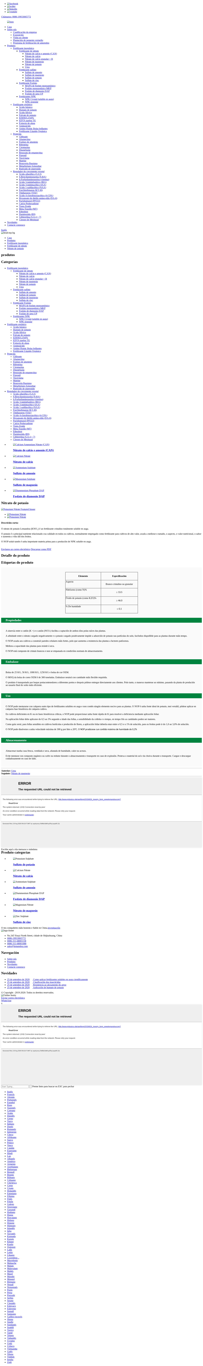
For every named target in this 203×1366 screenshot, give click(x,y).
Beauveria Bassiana (28, 163)
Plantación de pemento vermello (28, 40)
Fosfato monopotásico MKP (38, 88)
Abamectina (24, 139)
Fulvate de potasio (27, 115)
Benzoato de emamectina (31, 152)
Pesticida (17, 134)
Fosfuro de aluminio (28, 142)
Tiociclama (24, 158)
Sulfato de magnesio (34, 75)
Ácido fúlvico (25, 112)
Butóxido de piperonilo (30, 168)
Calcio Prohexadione (29, 203)
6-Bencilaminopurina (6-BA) (32, 177)
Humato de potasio (28, 110)
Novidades (12, 222)
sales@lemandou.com (17, 946)
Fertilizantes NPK (27, 96)
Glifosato (23, 136)
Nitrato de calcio (32, 56)
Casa (9, 27)
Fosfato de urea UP (34, 94)
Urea (27, 67)
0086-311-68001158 (16, 941)
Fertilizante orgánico (22, 104)
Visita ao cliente (20, 37)
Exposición (18, 35)
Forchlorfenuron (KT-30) (31, 190)
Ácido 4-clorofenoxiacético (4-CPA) (36, 195)
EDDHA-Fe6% (26, 118)
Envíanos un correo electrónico (15, 549)
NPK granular (31, 102)
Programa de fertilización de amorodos (31, 43)
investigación (54, 928)
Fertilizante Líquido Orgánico (33, 131)
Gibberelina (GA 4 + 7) (30, 217)
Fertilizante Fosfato (28, 83)
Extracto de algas (27, 123)
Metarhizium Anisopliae (30, 166)
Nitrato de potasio (33, 64)
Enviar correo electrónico (13, 998)
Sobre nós (11, 29)
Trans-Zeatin (25, 206)
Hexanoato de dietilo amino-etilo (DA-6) (38, 198)
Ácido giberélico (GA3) (30, 174)
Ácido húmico (25, 107)
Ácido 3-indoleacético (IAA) (32, 185)
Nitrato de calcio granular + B (39, 59)
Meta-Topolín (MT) (28, 209)
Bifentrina (23, 144)
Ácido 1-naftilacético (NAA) (32, 187)
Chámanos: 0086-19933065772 (16, 16)
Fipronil (22, 155)
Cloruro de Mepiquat (29, 219)
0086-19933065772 (16, 938)
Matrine (22, 160)
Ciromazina (24, 147)
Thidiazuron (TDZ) (28, 193)
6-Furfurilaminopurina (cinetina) (34, 179)
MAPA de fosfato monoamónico (40, 85)
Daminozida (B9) (27, 214)
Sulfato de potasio (33, 77)
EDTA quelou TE (27, 120)
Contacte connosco (16, 225)
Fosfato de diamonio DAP (37, 91)
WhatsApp (6, 1000)
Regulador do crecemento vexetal (28, 171)
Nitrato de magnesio (34, 61)
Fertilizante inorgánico (23, 48)
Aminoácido (25, 126)
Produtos (11, 45)
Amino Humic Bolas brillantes (33, 128)
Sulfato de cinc (32, 80)
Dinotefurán (24, 150)
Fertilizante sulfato (27, 69)
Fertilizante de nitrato (29, 51)
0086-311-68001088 (16, 943)
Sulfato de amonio (33, 72)
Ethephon (23, 211)
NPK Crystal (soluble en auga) (39, 99)
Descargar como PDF (41, 549)
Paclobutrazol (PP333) (29, 201)
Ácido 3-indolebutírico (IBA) (33, 182)
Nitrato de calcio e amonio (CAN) (41, 53)
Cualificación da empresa (25, 32)
